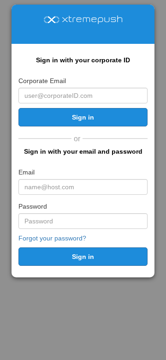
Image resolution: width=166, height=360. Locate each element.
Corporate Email (42, 80)
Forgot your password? (52, 238)
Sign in (83, 117)
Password (32, 206)
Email (26, 172)
